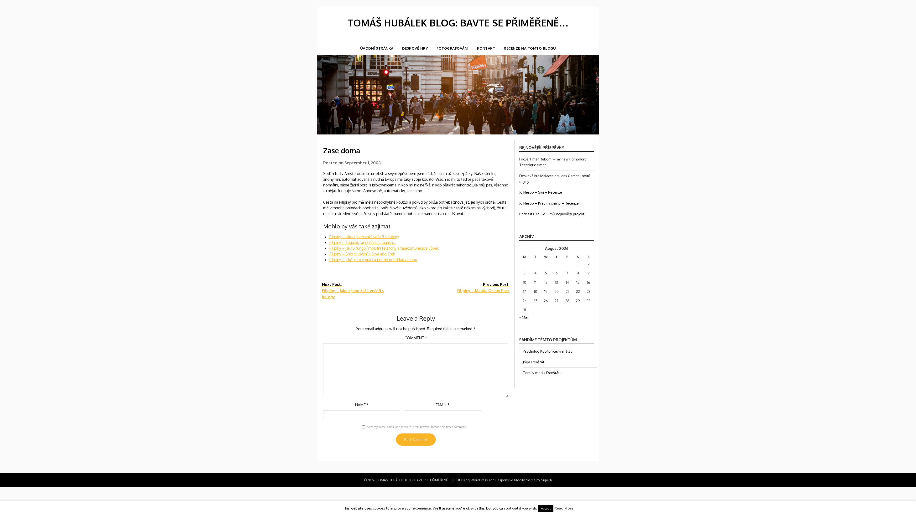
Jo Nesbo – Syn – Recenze (540, 192)
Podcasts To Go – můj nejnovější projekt (551, 214)
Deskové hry (415, 48)
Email (443, 404)
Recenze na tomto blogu (530, 48)
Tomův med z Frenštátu (542, 373)
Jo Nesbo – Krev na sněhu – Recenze (549, 203)
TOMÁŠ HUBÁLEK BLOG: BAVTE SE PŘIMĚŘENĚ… (458, 23)
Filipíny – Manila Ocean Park (483, 287)
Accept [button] (546, 508)
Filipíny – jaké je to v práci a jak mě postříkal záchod (373, 259)
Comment (416, 337)
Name (362, 404)
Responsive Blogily (510, 480)
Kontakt (486, 48)
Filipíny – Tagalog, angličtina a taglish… (362, 242)
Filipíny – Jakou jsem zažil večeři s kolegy (364, 236)
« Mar (523, 317)
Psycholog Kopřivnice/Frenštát (547, 351)
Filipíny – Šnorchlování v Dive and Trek (362, 254)
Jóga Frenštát (533, 362)
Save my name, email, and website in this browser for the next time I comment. (416, 427)
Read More (563, 508)
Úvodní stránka (377, 48)
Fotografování (452, 48)
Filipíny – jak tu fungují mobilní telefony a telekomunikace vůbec (384, 248)
